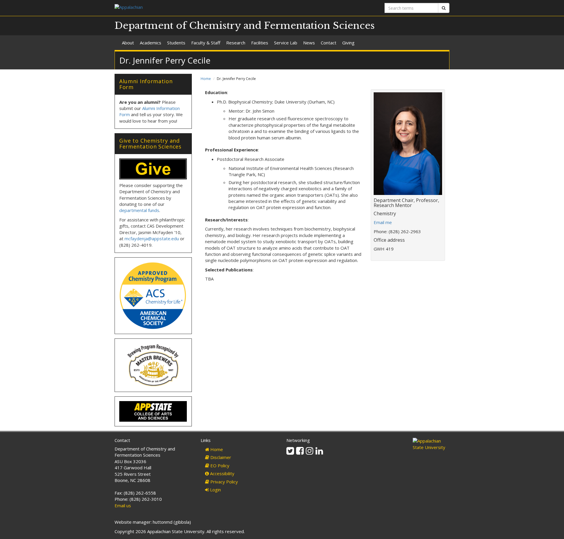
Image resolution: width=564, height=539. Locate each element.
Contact (328, 43)
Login (215, 490)
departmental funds (139, 210)
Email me (383, 222)
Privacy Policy (223, 482)
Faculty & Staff (205, 43)
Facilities (259, 43)
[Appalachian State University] (196, 7)
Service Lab (285, 43)
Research (235, 43)
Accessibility (221, 473)
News (309, 43)
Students (176, 43)
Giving (348, 43)
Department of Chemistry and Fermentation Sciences (245, 25)
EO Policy (219, 465)
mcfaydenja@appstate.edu (152, 238)
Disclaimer (220, 457)
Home (206, 78)
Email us (123, 505)
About (128, 43)
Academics (150, 43)
